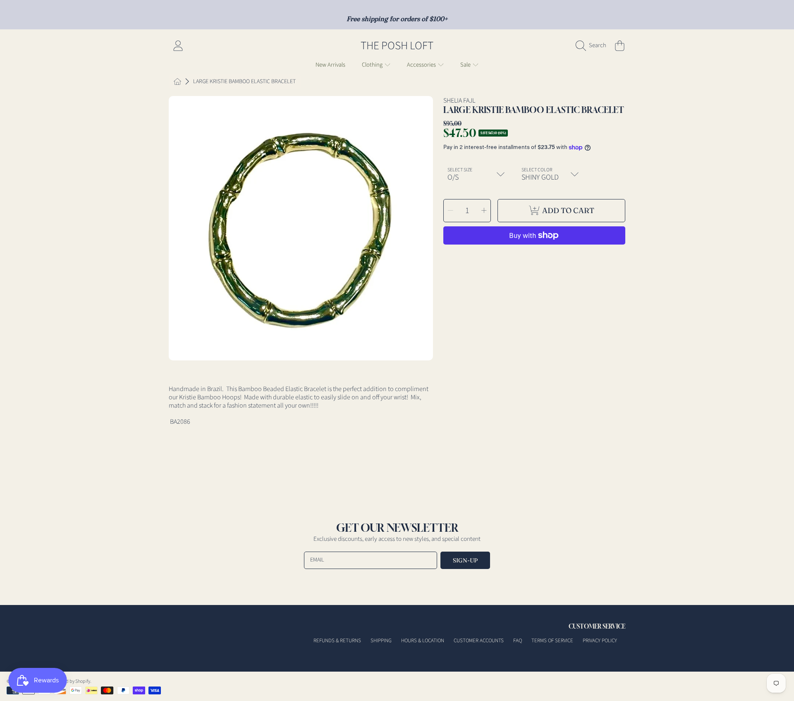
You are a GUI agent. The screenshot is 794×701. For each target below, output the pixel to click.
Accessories (422, 64)
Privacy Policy (600, 640)
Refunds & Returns (337, 640)
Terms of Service (552, 640)
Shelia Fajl (459, 100)
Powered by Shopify (70, 681)
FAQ (517, 640)
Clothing (373, 64)
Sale (466, 64)
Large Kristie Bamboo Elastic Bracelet (244, 82)
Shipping (381, 640)
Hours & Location (422, 640)
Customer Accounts (479, 640)
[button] (593, 45)
